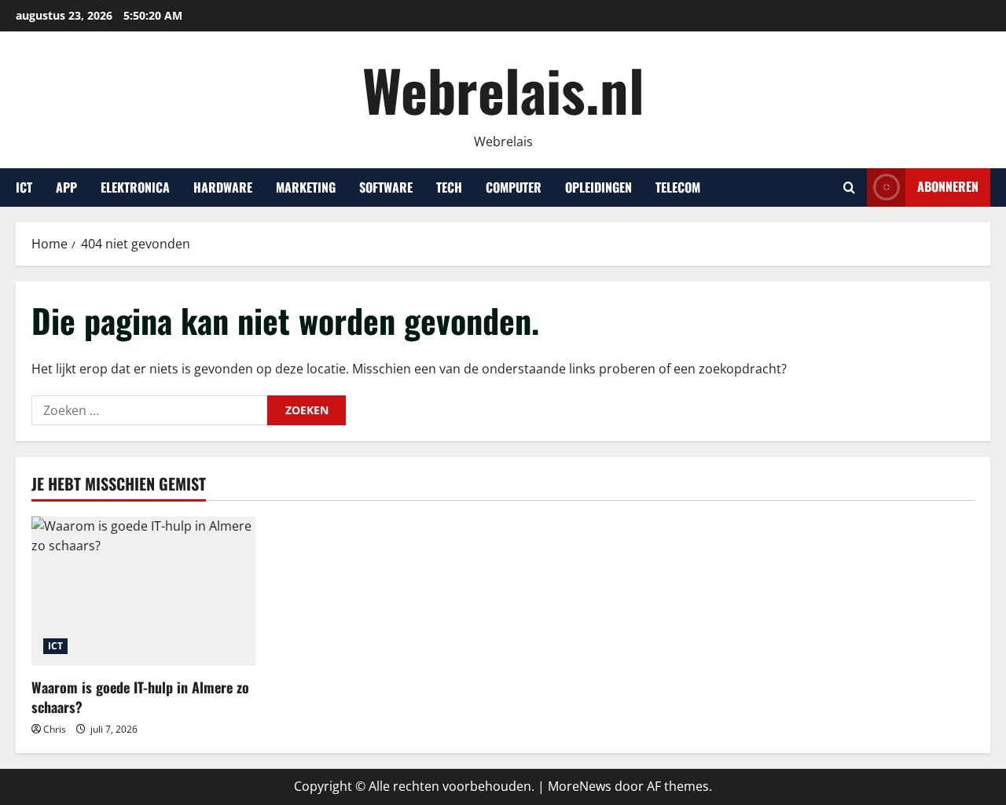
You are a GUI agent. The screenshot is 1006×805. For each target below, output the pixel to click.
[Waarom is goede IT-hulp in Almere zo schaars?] (143, 591)
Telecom (677, 187)
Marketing (306, 187)
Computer (514, 187)
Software (386, 187)
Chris (54, 729)
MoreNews (579, 786)
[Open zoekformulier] (849, 187)
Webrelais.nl (503, 89)
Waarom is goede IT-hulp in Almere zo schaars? (140, 697)
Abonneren (947, 186)
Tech (449, 187)
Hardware (222, 187)
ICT (24, 187)
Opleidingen (598, 187)
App (66, 187)
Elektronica (135, 187)
